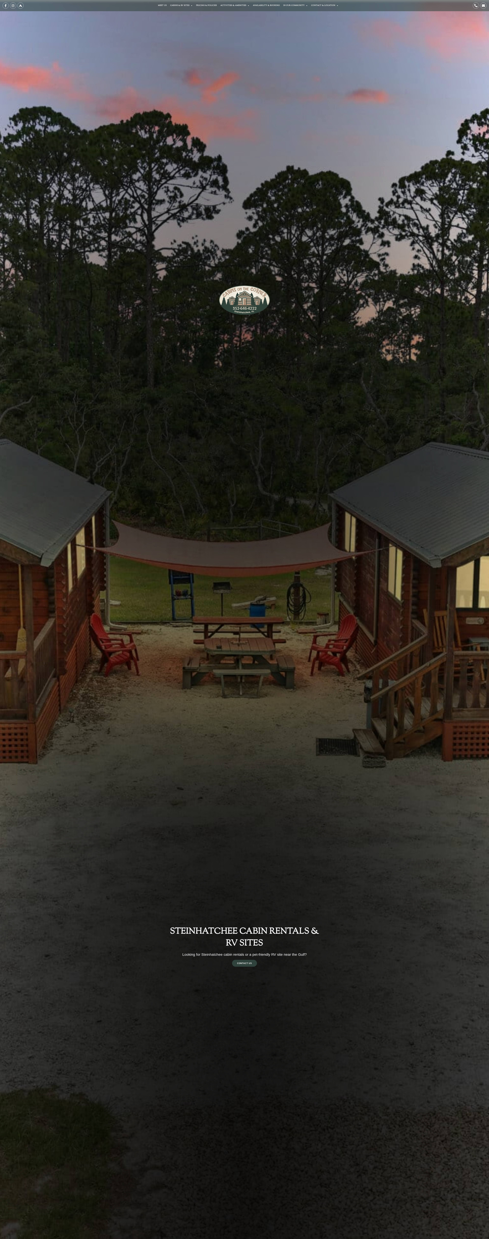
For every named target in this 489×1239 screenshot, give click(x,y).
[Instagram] (13, 6)
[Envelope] (483, 6)
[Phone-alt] (476, 6)
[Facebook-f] (6, 6)
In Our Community (294, 5)
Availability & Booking (266, 5)
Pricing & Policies (206, 5)
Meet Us (162, 5)
